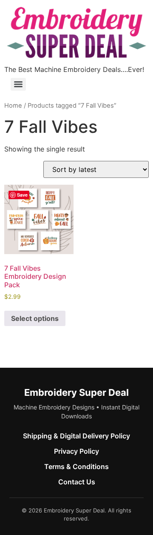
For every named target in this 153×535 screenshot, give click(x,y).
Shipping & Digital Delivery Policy (76, 436)
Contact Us (76, 482)
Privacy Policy (76, 451)
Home (13, 105)
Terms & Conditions (76, 466)
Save (22, 195)
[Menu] (18, 84)
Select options (35, 318)
